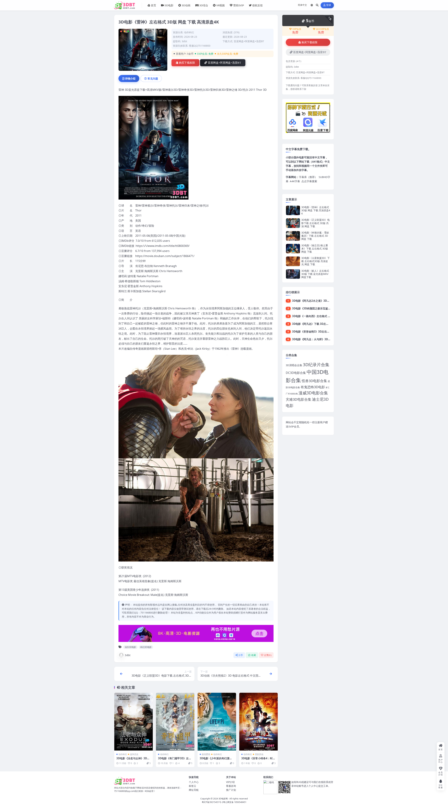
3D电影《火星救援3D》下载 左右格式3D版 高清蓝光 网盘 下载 (315, 261)
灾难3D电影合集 (298, 399)
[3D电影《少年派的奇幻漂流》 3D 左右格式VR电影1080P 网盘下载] (217, 722)
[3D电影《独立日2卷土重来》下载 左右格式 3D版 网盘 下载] (293, 249)
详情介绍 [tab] (130, 78)
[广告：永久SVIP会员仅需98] (196, 634)
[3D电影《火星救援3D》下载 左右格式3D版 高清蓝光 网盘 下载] (293, 261)
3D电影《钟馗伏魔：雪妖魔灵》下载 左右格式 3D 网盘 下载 (315, 236)
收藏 (253, 655)
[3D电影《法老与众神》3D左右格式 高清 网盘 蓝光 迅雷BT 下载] (133, 722)
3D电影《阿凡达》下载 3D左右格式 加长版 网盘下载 (323, 324)
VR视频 (220, 5)
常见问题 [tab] (153, 78)
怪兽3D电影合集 (314, 380)
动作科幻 (189, 32)
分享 (240, 655)
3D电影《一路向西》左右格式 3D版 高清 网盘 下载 (322, 316)
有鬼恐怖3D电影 (313, 387)
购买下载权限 (187, 62)
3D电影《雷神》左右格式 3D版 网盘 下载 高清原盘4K (315, 210)
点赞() (267, 655)
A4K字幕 (295, 181)
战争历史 (134, 754)
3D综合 (203, 5)
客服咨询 (231, 786)
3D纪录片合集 (316, 364)
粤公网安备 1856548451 (234, 802)
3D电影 (169, 5)
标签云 (192, 786)
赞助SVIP (238, 5)
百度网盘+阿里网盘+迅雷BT (224, 62)
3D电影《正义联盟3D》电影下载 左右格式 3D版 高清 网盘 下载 (315, 223)
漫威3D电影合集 (313, 393)
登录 (328, 5)
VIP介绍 (230, 782)
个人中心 (194, 782)
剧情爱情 (206, 754)
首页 (153, 5)
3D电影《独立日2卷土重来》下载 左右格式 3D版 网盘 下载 (314, 248)
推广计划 (231, 790)
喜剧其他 (259, 754)
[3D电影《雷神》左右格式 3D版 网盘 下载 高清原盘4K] (293, 210)
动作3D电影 (130, 647)
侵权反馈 (257, 5)
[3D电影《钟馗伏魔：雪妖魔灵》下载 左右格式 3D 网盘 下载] (293, 236)
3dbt (127, 655)
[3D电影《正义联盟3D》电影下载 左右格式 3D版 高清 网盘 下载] (293, 223)
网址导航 (194, 790)
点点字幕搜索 (309, 181)
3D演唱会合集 (294, 365)
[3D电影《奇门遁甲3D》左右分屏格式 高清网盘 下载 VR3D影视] (175, 722)
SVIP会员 (296, 29)
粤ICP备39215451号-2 (212, 802)
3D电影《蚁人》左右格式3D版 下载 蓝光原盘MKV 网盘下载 (315, 274)
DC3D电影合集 (296, 373)
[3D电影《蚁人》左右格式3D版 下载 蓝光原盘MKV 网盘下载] (293, 274)
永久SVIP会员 (322, 29)
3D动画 (186, 5)
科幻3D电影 (146, 647)
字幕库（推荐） (308, 177)
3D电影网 (223, 798)
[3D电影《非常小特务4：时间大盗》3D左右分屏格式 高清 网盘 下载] (258, 722)
